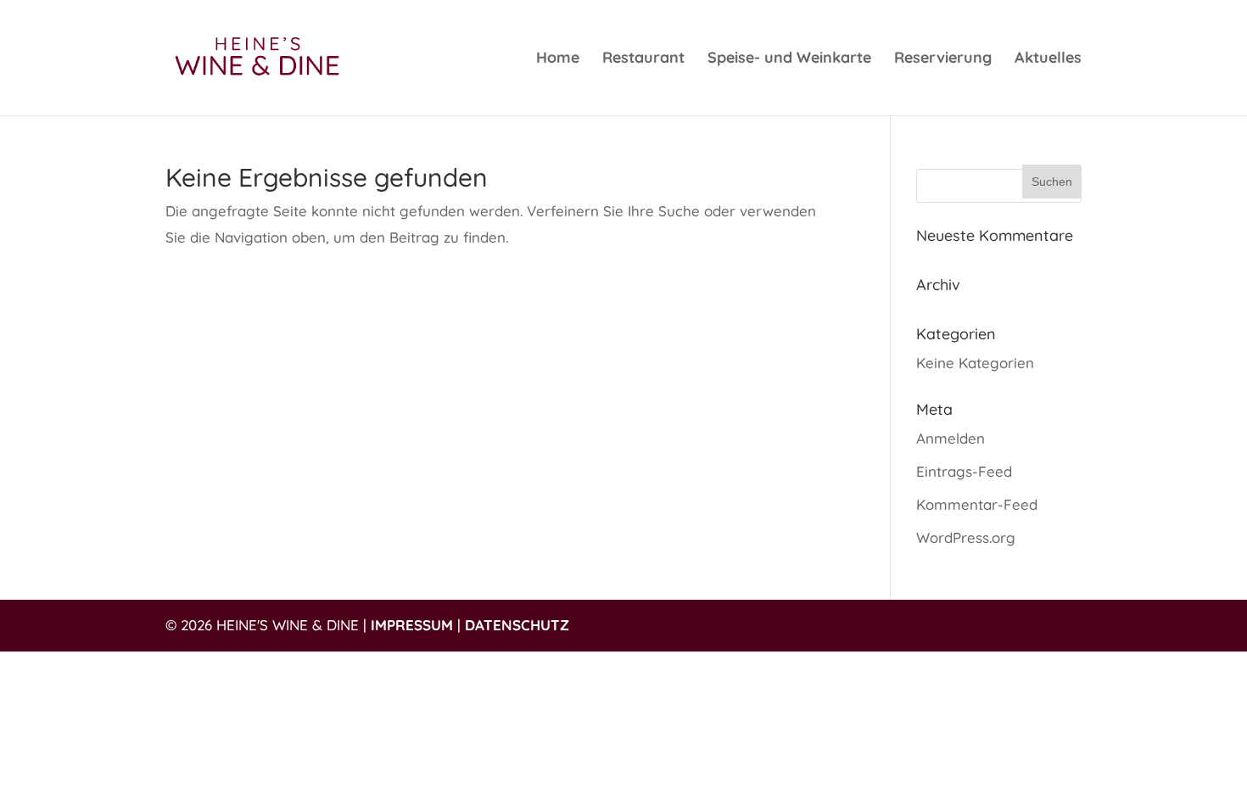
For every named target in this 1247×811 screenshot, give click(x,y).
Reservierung (943, 59)
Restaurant (643, 59)
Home (557, 59)
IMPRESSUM (412, 625)
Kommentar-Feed (976, 504)
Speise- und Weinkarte (789, 59)
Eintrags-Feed (964, 471)
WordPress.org (965, 537)
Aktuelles (1048, 59)
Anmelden (950, 438)
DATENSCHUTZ (517, 625)
